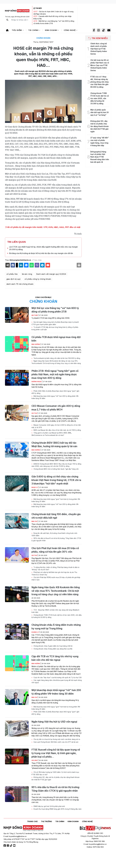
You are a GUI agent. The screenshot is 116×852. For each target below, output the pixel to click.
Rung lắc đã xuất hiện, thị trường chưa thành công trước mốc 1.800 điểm (54, 534)
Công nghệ (70, 30)
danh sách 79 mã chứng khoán (19, 284)
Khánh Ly (35, 632)
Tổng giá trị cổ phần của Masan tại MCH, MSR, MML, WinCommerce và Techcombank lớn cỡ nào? (51, 434)
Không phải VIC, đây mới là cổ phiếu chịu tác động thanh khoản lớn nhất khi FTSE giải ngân (55, 778)
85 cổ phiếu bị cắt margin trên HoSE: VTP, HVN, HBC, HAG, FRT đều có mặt (43, 227)
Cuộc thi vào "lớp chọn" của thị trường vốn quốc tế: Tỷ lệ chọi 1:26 (57, 677)
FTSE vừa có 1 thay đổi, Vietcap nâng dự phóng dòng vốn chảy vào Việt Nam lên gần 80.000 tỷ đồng (99, 82)
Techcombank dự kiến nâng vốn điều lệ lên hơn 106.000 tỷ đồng (56, 358)
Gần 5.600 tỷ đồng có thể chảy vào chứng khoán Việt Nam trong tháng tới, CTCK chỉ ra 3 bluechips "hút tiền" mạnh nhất (56, 480)
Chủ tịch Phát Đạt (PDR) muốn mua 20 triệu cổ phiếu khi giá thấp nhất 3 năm (55, 579)
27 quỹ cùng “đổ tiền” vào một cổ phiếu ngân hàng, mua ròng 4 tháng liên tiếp (99, 141)
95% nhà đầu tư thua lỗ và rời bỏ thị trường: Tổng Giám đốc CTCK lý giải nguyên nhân (56, 539)
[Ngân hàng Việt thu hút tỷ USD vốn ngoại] (17, 728)
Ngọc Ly (34, 487)
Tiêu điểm (17, 30)
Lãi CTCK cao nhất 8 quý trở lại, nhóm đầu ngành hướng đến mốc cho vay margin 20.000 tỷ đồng (43, 248)
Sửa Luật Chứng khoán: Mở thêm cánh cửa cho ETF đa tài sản (55, 742)
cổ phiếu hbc (12, 274)
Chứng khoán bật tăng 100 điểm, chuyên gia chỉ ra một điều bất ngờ (56, 516)
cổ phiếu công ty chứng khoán (38, 279)
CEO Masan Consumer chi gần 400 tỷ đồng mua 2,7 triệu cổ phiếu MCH (55, 408)
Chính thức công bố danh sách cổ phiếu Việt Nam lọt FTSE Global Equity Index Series (98, 49)
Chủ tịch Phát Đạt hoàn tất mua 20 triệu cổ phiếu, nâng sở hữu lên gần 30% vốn (55, 550)
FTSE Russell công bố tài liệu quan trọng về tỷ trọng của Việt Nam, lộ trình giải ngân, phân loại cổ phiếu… (55, 753)
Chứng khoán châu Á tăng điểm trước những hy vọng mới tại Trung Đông (56, 626)
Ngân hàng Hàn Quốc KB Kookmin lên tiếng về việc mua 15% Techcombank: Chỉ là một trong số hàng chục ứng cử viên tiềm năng (56, 362)
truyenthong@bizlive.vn (18, 836)
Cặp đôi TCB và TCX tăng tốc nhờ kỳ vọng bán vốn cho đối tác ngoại (54, 658)
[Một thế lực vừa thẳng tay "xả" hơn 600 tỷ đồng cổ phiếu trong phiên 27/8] (17, 315)
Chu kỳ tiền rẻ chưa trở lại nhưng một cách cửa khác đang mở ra (56, 739)
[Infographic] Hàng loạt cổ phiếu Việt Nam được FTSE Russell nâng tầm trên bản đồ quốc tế (99, 157)
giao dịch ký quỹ (13, 279)
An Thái (34, 315)
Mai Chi (34, 521)
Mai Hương (36, 344)
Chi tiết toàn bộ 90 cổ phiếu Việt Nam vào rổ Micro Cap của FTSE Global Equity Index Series (99, 65)
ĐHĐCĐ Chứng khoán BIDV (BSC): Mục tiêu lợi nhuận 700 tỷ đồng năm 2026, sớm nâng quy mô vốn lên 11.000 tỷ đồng (56, 465)
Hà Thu (34, 413)
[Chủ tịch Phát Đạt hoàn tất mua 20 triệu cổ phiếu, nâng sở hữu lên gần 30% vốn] (17, 555)
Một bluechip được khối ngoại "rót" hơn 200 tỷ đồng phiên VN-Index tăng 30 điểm (55, 397)
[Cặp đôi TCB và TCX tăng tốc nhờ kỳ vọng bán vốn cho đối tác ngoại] (17, 663)
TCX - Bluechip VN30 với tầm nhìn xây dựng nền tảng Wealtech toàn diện (55, 611)
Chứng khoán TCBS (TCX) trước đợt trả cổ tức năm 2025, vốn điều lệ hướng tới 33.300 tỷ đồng (56, 616)
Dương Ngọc (36, 381)
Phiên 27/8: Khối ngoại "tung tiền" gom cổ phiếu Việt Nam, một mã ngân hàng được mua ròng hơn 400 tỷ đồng (55, 374)
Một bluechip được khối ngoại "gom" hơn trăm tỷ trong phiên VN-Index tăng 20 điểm (55, 500)
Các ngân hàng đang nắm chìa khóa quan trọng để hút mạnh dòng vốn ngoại (56, 681)
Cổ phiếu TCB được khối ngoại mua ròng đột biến (56, 339)
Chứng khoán (43, 38)
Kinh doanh (51, 30)
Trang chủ (32, 821)
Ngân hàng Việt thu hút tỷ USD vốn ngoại (54, 721)
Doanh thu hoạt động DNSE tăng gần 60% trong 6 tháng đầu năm (57, 809)
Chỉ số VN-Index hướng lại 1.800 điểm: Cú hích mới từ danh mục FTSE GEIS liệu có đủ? (55, 773)
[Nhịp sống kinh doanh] (23, 828)
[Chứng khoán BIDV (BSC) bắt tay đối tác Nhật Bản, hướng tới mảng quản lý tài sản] (17, 450)
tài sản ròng (27, 274)
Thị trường (46, 821)
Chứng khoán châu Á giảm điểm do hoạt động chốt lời (52, 646)
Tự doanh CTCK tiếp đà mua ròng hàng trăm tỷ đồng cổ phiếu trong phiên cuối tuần (54, 328)
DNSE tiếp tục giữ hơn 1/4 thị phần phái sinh (49, 806)
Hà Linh (34, 760)
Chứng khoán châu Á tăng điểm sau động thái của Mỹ (52, 649)
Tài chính (33, 30)
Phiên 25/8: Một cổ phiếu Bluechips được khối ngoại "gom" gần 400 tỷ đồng (55, 392)
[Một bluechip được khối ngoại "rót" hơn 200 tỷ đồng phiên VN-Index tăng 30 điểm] (17, 697)
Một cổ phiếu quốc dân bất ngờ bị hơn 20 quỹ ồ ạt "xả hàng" (99, 112)
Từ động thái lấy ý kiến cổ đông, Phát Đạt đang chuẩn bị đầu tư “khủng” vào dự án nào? (55, 568)
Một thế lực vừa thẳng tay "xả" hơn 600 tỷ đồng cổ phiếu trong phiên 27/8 (55, 310)
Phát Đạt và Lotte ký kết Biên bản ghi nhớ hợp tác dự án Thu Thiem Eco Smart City (54, 573)
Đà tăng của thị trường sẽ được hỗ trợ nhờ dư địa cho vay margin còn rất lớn (41, 253)
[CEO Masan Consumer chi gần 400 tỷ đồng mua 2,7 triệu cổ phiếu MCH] (17, 413)
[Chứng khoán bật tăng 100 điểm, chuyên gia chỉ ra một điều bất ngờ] (17, 521)
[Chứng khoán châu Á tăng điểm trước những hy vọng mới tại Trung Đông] (17, 632)
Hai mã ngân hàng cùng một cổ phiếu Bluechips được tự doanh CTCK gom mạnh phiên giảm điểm (55, 323)
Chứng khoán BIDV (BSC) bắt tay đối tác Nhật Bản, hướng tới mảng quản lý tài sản (54, 444)
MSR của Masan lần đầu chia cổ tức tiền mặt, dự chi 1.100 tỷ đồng (57, 430)
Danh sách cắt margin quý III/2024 (51, 274)
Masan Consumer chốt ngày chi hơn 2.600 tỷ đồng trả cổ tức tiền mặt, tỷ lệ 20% (56, 426)
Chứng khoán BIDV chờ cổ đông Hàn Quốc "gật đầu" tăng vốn (56, 469)
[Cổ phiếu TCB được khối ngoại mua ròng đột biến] (17, 344)
